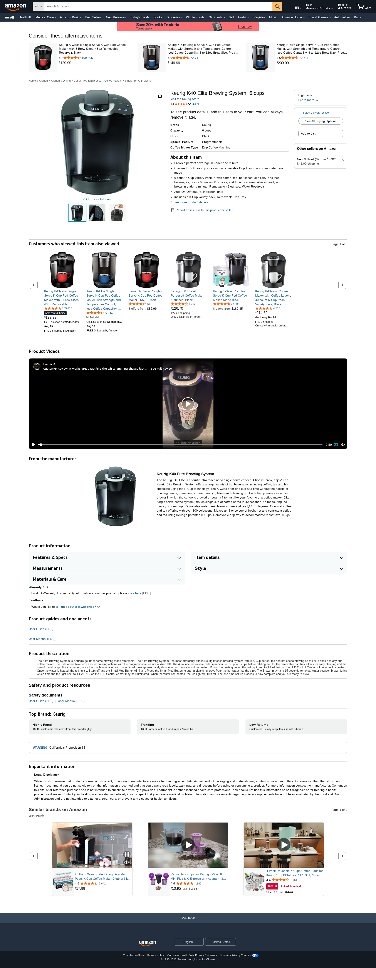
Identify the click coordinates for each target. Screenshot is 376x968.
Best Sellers (93, 17)
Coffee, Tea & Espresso (87, 80)
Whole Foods (195, 17)
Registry (259, 17)
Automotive (342, 17)
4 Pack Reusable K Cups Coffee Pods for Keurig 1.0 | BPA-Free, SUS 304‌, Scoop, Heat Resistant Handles (294, 873)
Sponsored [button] (35, 815)
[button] (9, 17)
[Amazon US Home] (147, 943)
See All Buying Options (320, 121)
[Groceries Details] (182, 17)
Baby (357, 17)
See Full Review (162, 368)
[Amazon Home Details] (304, 17)
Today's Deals (139, 17)
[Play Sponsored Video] (188, 845)
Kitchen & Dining (61, 80)
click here (134, 593)
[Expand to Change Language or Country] (300, 8)
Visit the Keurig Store (184, 99)
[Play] (32, 445)
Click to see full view (97, 199)
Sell (231, 17)
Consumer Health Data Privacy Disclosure (192, 955)
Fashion (243, 17)
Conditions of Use (133, 955)
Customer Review (55, 368)
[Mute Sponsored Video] (127, 863)
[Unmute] (343, 444)
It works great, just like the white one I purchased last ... (108, 368)
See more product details (190, 202)
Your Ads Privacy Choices (235, 955)
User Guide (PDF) (41, 629)
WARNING (40, 747)
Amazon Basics (70, 17)
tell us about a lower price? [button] (76, 606)
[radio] (77, 212)
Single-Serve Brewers (138, 80)
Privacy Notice (155, 955)
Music (273, 17)
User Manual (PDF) (42, 638)
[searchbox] (158, 6)
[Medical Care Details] (56, 17)
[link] (94, 63)
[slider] (180, 444)
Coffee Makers (113, 80)
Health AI (25, 17)
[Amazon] (15, 6)
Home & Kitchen (38, 80)
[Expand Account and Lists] (332, 8)
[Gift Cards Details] (224, 17)
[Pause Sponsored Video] (127, 855)
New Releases (116, 17)
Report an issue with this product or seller (204, 210)
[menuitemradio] (336, 444)
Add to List (308, 133)
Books (158, 17)
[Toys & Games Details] (330, 17)
